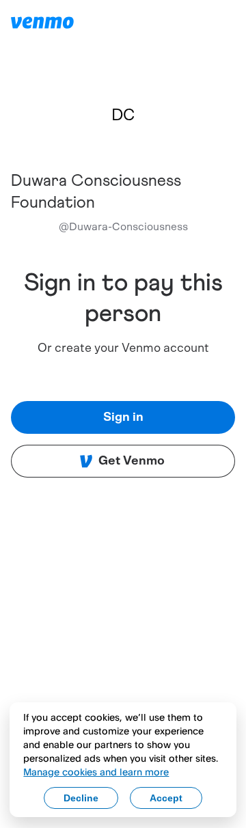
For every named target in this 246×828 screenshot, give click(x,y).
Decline (81, 797)
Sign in (123, 417)
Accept (166, 797)
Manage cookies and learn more (96, 771)
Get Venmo (131, 461)
